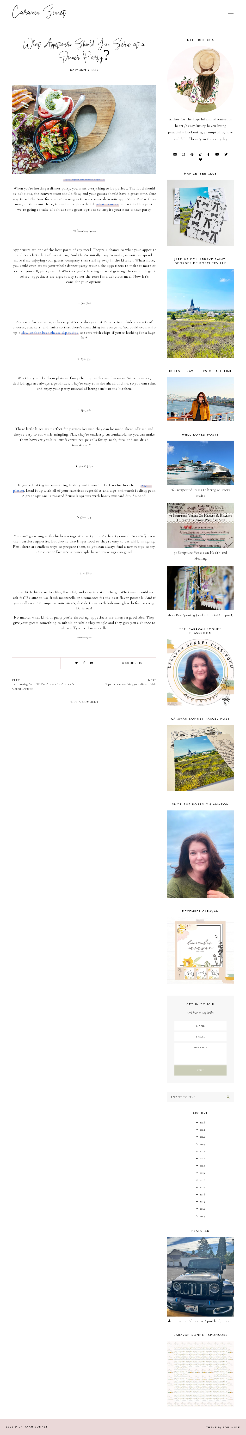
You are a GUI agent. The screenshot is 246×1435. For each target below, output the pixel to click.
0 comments (132, 663)
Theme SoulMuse (223, 1427)
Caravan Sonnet (39, 13)
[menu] (231, 13)
